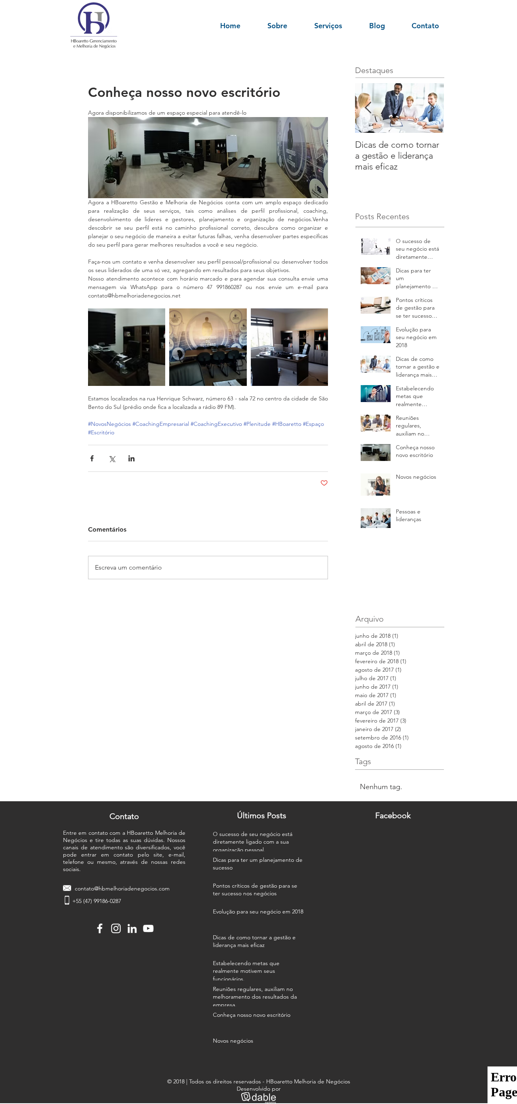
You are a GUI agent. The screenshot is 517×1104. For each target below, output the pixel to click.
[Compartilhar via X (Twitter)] (112, 458)
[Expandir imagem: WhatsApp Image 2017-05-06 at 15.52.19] (289, 346)
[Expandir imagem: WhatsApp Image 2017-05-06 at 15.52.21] (207, 346)
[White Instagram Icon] (115, 928)
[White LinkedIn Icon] (132, 928)
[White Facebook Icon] (99, 928)
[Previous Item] (368, 108)
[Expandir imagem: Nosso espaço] (126, 346)
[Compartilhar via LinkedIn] (131, 458)
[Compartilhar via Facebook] (92, 458)
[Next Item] (431, 108)
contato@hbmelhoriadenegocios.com (122, 888)
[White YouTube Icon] (148, 928)
